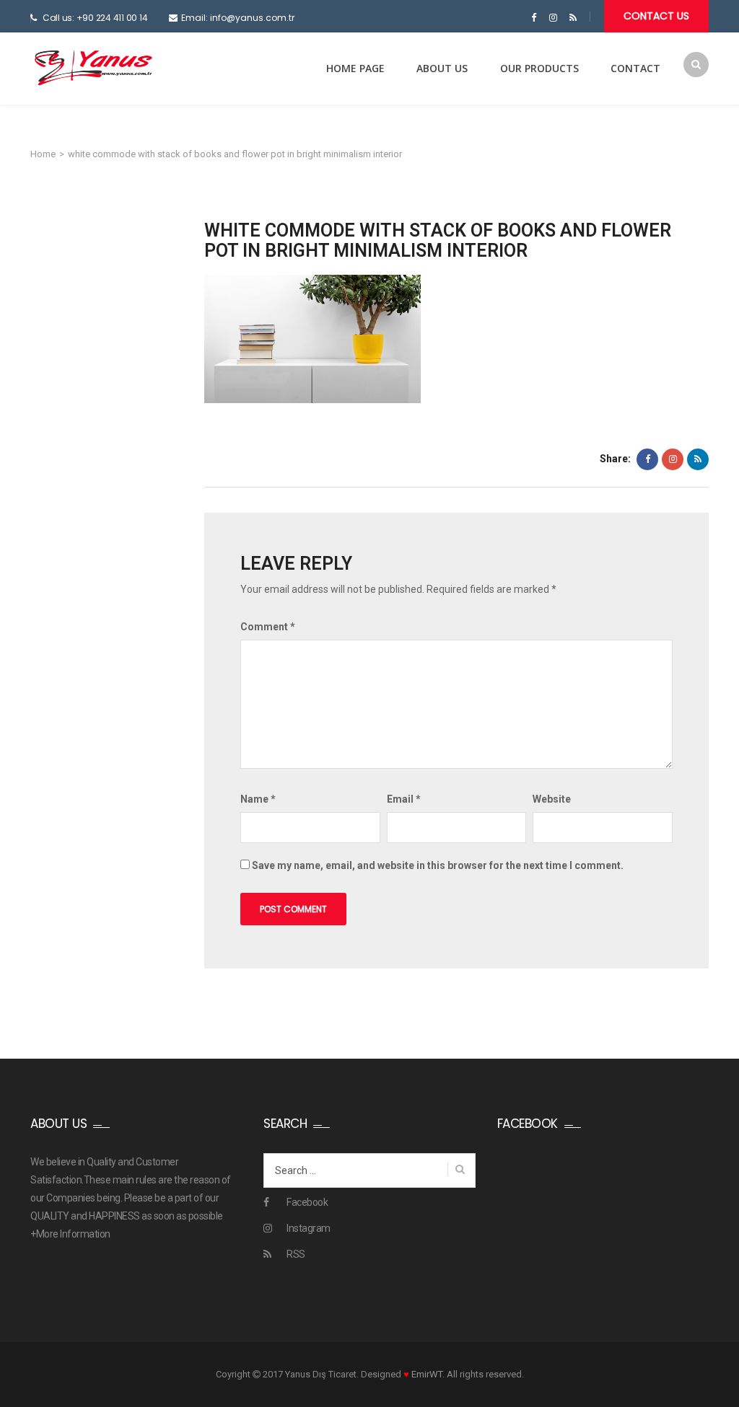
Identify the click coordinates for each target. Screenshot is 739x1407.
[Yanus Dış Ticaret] (93, 68)
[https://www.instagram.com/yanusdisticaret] (553, 18)
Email (404, 799)
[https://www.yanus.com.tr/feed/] (572, 18)
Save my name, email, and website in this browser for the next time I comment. (438, 865)
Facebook (307, 1202)
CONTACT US (656, 16)
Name (258, 799)
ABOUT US (442, 68)
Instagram (309, 1228)
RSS (296, 1254)
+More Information (70, 1234)
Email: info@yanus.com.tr (237, 18)
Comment (267, 626)
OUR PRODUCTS (539, 68)
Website (552, 799)
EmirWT (426, 1374)
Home (43, 154)
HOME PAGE (355, 68)
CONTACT (635, 68)
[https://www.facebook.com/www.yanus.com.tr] (533, 18)
